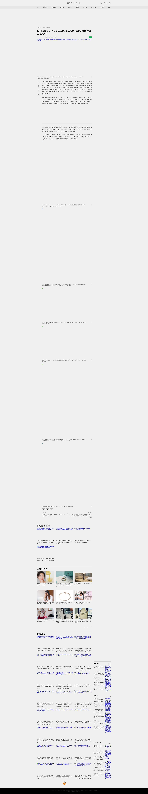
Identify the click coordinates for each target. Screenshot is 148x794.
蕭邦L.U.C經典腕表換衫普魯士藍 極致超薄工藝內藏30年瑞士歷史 (45, 758)
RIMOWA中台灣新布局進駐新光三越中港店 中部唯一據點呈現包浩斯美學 (99, 753)
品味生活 (85, 7)
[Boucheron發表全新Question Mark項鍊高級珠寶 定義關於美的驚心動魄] (64, 533)
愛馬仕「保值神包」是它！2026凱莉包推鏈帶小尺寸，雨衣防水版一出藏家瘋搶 (45, 704)
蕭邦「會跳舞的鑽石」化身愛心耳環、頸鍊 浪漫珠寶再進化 (83, 541)
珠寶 (43, 509)
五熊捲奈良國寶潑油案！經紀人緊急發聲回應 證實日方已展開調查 (64, 776)
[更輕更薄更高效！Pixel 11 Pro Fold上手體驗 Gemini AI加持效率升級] (64, 714)
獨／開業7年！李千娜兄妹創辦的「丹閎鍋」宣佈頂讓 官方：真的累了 (45, 668)
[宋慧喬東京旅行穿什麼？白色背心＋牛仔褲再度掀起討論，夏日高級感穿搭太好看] (108, 774)
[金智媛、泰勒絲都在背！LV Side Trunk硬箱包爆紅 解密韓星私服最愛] (45, 732)
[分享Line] (38, 86)
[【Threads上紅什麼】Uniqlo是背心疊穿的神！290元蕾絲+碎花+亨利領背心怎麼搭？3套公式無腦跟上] (108, 769)
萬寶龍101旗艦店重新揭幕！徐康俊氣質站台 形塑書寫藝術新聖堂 (64, 739)
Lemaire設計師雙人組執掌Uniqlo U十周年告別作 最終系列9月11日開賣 (83, 758)
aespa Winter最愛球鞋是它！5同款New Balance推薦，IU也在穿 (99, 764)
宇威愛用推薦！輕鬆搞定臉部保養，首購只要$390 (82, 603)
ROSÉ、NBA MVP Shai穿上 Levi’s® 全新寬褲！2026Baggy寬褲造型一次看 (99, 758)
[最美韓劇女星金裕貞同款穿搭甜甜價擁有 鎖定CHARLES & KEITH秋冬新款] (45, 642)
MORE (109, 664)
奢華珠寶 (48, 27)
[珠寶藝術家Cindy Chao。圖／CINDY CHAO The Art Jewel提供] (67, 474)
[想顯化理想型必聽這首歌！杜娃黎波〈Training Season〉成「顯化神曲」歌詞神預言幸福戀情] (64, 696)
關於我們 (90, 790)
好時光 (70, 7)
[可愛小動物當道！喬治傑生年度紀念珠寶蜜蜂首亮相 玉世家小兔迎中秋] (45, 533)
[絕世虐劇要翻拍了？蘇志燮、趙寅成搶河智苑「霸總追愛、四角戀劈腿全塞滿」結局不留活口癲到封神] (83, 642)
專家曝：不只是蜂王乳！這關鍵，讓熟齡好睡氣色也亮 (45, 584)
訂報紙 (86, 790)
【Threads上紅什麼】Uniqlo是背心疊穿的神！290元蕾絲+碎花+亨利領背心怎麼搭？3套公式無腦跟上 (99, 770)
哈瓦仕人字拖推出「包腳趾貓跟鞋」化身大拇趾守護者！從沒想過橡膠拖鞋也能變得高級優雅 (45, 722)
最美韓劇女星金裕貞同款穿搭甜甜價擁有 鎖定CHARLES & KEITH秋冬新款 (45, 650)
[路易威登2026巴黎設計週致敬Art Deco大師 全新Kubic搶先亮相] (83, 678)
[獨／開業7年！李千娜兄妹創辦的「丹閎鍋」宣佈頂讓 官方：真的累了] (45, 660)
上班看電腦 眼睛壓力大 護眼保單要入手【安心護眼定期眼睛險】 (45, 603)
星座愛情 (93, 7)
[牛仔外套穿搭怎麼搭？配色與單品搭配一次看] (64, 660)
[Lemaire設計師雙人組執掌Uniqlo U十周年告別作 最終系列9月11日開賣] (83, 750)
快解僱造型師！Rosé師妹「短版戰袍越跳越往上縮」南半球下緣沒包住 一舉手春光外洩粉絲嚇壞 (83, 704)
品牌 (51, 509)
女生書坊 (102, 7)
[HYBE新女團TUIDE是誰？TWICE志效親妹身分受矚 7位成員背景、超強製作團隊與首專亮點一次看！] (83, 660)
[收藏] (38, 90)
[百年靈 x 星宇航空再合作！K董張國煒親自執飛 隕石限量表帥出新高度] (83, 732)
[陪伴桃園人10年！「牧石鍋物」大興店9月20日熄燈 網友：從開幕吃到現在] (45, 678)
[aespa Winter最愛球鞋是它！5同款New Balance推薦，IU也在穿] (108, 763)
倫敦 (47, 509)
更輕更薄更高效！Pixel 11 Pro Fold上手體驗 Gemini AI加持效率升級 (64, 722)
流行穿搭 (54, 7)
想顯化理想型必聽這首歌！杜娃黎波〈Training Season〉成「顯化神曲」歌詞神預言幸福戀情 (64, 704)
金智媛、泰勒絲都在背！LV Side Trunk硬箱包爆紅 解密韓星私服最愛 (45, 740)
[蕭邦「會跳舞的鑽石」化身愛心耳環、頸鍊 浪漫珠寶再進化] (83, 533)
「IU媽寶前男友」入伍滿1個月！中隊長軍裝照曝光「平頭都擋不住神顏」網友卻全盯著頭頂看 (64, 686)
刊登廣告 (52, 790)
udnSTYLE (39, 27)
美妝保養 (62, 7)
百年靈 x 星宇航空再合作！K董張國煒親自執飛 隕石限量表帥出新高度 (83, 740)
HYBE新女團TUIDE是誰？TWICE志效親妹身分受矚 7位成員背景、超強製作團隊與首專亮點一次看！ (83, 668)
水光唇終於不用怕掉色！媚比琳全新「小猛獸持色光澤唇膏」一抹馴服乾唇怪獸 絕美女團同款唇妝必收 (83, 777)
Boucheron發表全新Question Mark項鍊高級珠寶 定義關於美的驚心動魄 (64, 542)
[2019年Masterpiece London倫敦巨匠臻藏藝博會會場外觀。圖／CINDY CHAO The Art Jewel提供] (67, 342)
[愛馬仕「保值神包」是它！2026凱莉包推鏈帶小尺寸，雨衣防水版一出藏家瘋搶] (45, 696)
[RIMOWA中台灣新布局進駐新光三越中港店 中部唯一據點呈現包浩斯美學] (108, 752)
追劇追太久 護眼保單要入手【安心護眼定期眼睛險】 (45, 620)
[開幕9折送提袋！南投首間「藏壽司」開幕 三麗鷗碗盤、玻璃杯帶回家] (45, 768)
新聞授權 (63, 790)
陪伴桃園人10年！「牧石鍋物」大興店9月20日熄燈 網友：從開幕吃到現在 (45, 686)
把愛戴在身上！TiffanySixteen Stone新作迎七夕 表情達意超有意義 (64, 585)
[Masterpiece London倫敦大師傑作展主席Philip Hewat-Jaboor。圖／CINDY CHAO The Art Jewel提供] (67, 304)
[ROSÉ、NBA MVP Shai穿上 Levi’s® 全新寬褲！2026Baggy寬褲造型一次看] (108, 758)
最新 (38, 7)
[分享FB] (38, 81)
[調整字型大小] (38, 94)
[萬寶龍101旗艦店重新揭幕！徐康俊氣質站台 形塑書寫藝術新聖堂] (64, 732)
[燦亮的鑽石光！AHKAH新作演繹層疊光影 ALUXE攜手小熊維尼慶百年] (45, 552)
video (109, 7)
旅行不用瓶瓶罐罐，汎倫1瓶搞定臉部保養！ (83, 584)
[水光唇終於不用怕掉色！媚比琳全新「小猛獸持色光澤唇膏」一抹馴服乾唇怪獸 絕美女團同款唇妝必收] (83, 768)
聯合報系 (81, 790)
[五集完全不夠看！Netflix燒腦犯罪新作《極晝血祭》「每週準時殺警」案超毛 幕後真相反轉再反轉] (64, 642)
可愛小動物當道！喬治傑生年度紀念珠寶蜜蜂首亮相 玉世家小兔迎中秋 (45, 542)
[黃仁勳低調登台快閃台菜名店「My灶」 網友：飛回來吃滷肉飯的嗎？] (83, 714)
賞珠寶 (77, 7)
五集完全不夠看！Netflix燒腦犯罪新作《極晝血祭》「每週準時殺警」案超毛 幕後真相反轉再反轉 (64, 650)
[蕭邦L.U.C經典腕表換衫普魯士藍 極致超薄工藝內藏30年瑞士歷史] (45, 750)
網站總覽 (95, 790)
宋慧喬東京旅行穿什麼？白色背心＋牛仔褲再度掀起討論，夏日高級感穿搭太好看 (98, 775)
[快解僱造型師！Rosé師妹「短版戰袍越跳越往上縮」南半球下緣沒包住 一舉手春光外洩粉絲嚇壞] (83, 696)
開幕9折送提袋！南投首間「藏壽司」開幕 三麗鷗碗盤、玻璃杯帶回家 (45, 777)
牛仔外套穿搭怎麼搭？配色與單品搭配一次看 (98, 689)
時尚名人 (45, 7)
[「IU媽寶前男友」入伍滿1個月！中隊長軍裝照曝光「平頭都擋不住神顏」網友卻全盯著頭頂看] (64, 678)
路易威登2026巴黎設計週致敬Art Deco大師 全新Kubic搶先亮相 (83, 685)
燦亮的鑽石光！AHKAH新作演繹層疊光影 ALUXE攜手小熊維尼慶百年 (45, 559)
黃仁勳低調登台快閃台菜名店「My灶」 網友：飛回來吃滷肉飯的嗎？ (83, 721)
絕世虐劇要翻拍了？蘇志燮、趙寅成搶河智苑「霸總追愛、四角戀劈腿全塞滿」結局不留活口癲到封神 (83, 650)
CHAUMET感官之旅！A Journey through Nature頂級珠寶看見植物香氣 (83, 621)
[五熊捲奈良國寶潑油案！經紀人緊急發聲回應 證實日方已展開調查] (64, 768)
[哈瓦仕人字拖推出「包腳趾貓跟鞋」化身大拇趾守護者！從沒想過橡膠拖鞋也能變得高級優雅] (45, 714)
